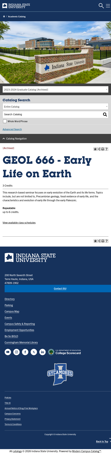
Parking (9, 305)
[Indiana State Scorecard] (65, 352)
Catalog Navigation (16, 138)
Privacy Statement (13, 419)
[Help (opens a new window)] (106, 149)
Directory (10, 299)
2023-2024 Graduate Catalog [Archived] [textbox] (26, 89)
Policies (8, 397)
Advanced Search (12, 129)
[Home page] (4, 16)
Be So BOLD (11, 336)
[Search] (105, 114)
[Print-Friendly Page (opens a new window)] (102, 149)
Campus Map (12, 311)
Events (8, 317)
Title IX (8, 402)
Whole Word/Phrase (17, 121)
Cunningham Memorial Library (21, 342)
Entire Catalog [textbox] (11, 106)
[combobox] (55, 89)
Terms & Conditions (13, 424)
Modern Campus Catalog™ (86, 451)
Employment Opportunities (19, 330)
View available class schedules (19, 222)
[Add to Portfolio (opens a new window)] (95, 149)
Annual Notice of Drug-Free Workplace (21, 408)
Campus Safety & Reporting (20, 323)
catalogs (17, 451)
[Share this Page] (99, 149)
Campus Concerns (13, 413)
